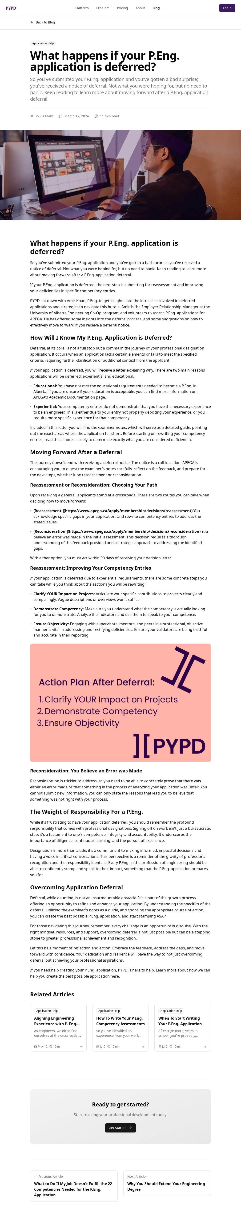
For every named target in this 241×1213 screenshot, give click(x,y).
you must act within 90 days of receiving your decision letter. (118, 557)
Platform (82, 8)
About (140, 8)
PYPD (11, 8)
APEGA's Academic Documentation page (69, 397)
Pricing (122, 8)
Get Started (118, 1127)
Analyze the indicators (96, 614)
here (115, 976)
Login (227, 8)
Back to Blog (45, 22)
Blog (156, 8)
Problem (102, 8)
